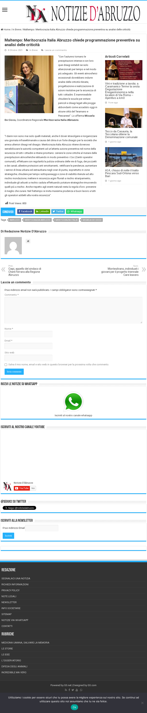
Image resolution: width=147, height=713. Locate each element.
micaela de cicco (92, 220)
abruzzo (15, 220)
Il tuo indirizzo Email (14, 527)
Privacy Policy (11, 590)
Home (6, 29)
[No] (142, 703)
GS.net (67, 685)
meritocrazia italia (67, 220)
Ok (74, 707)
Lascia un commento (56, 50)
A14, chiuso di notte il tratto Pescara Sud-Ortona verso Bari (122, 173)
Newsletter (9, 602)
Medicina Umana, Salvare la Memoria (25, 642)
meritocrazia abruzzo (37, 220)
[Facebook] (69, 690)
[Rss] (66, 690)
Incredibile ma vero (14, 672)
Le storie (7, 648)
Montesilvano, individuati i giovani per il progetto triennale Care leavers (120, 270)
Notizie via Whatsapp (15, 620)
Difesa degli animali (14, 666)
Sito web (9, 352)
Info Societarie (11, 608)
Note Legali (9, 596)
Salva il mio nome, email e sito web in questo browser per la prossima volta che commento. (58, 364)
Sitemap (6, 614)
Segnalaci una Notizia (16, 578)
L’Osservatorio (11, 660)
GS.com (92, 685)
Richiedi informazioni (15, 584)
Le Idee (6, 654)
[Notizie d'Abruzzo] (73, 13)
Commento (12, 294)
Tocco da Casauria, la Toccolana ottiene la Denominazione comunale (121, 134)
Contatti (7, 626)
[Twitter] (72, 690)
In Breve (16, 29)
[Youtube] (76, 690)
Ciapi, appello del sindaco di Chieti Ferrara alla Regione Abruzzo (24, 270)
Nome (9, 328)
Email (8, 340)
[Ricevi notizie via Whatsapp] (81, 690)
